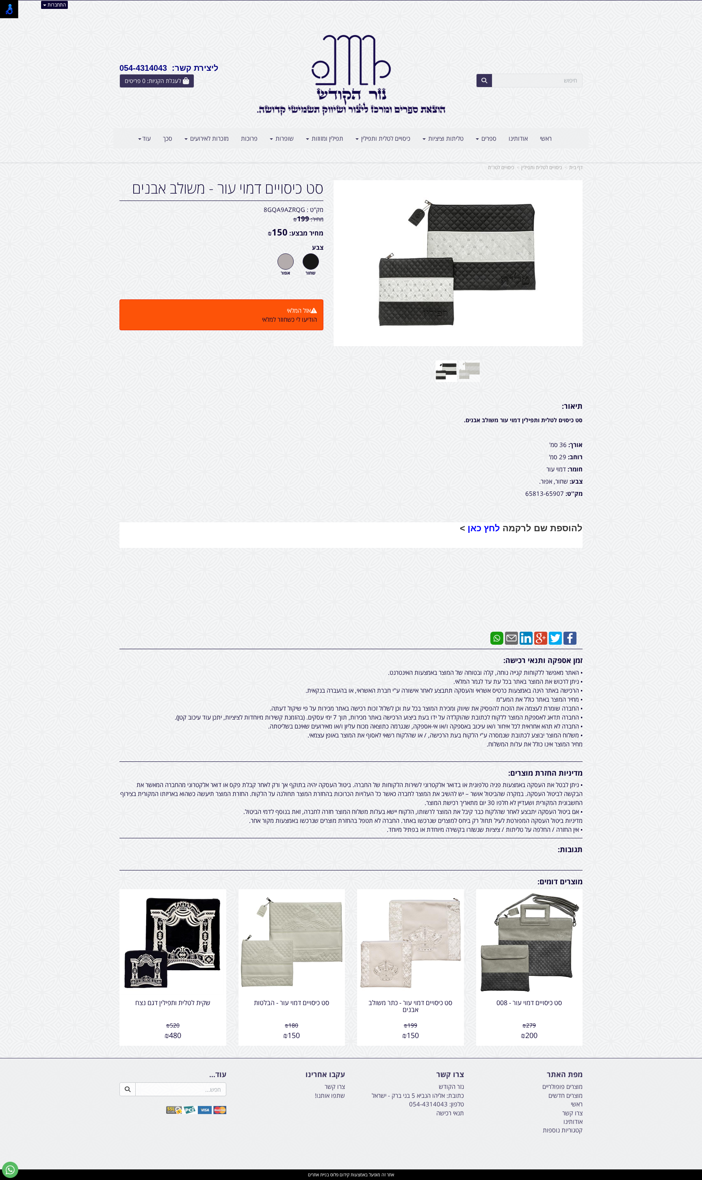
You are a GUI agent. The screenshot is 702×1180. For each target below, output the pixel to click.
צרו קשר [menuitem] (572, 1113)
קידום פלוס (339, 1174)
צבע (317, 247)
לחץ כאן (484, 528)
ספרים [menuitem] (488, 138)
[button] (351, 577)
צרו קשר (450, 1075)
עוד (146, 138)
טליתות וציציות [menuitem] (445, 138)
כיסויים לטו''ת (501, 167)
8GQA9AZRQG (284, 209)
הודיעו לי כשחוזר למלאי (289, 319)
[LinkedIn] (526, 637)
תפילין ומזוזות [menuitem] (326, 138)
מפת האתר (565, 1075)
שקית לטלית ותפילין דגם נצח (172, 1002)
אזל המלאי (299, 310)
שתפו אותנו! (330, 1095)
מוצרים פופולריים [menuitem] (562, 1086)
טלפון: (456, 1104)
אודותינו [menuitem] (518, 138)
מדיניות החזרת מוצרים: (545, 773)
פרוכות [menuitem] (249, 138)
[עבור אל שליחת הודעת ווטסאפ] (10, 1170)
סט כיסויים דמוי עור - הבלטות (291, 1002)
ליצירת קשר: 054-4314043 (168, 67)
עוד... (217, 1075)
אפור (285, 273)
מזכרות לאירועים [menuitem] (208, 138)
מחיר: (308, 219)
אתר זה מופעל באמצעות (351, 1174)
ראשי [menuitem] (546, 138)
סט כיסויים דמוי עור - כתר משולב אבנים (410, 1006)
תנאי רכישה (450, 1113)
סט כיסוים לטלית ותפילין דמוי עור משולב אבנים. (523, 420)
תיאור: (572, 406)
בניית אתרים (318, 1174)
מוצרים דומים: (560, 881)
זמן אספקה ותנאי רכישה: (543, 660)
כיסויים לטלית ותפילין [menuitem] (385, 138)
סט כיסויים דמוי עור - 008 (529, 1002)
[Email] (511, 637)
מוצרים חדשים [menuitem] (565, 1095)
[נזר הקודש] (351, 75)
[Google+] (540, 637)
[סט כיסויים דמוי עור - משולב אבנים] (446, 371)
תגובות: (570, 849)
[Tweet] (555, 637)
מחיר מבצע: (306, 233)
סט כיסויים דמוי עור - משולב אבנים (227, 188)
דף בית (576, 167)
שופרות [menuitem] (284, 138)
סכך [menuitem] (167, 138)
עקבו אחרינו (325, 1075)
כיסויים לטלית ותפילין (541, 167)
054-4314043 (428, 1104)
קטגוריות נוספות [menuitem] (563, 1130)
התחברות (56, 4)
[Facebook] (569, 637)
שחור (311, 273)
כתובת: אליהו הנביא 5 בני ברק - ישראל (418, 1095)
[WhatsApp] (496, 637)
